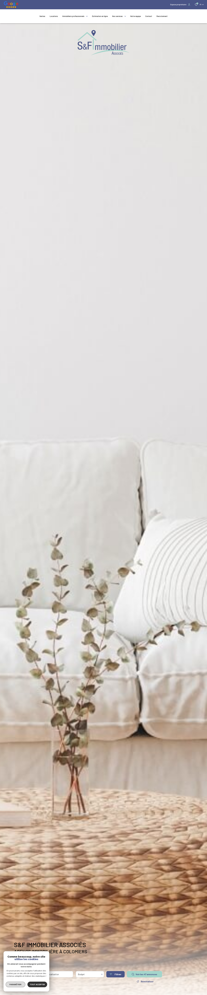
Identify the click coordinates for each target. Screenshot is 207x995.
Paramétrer (16, 984)
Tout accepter (37, 984)
